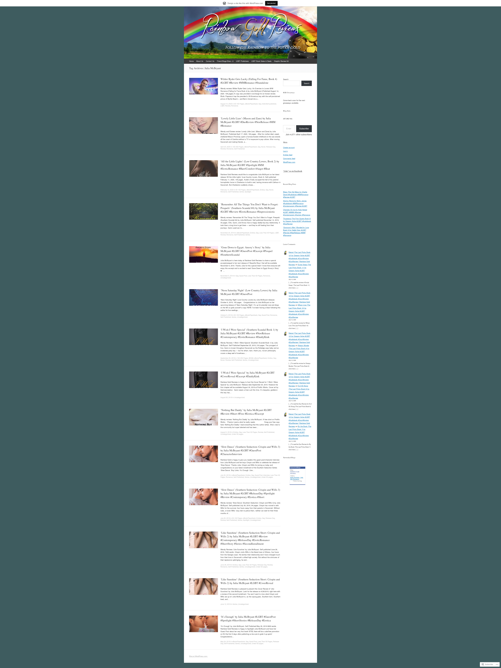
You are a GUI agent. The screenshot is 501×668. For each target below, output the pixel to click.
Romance (234, 106)
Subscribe (304, 128)
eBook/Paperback (251, 104)
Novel (263, 147)
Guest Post (243, 276)
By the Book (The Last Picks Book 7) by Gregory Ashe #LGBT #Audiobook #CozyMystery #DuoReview (300, 432)
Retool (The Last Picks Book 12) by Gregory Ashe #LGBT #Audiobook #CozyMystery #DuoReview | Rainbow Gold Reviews (299, 258)
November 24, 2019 (227, 233)
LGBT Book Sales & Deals (261, 61)
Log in (285, 151)
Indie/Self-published (269, 104)
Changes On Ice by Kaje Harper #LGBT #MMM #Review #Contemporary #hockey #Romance (296, 212)
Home (191, 61)
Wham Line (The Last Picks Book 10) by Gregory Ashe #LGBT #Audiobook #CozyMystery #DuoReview (299, 311)
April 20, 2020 (225, 147)
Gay (259, 104)
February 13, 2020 (227, 190)
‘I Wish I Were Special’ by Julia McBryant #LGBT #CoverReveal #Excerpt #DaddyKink (247, 374)
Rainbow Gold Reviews (294, 472)
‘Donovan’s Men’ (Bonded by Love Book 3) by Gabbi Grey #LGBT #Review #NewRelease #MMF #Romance (296, 231)
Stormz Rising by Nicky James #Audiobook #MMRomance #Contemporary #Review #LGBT (295, 203)
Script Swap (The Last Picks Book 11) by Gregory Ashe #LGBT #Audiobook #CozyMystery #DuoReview (300, 270)
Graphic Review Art (281, 61)
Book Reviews (294, 477)
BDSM (251, 358)
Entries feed (287, 155)
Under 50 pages (237, 434)
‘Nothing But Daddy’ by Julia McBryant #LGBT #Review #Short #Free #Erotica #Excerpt (246, 411)
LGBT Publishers (242, 61)
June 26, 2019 (225, 565)
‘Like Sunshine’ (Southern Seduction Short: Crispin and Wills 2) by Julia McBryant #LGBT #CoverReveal (250, 581)
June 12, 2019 (225, 604)
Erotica (262, 190)
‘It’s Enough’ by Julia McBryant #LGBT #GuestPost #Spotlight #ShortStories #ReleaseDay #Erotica (248, 618)
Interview (266, 475)
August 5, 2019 (225, 432)
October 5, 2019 (226, 315)
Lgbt (301, 477)
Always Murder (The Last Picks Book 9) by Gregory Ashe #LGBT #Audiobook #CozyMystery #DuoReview (299, 351)
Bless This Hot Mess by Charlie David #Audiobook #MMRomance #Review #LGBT (295, 194)
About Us (199, 61)
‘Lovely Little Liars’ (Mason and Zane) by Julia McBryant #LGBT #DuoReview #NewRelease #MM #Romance (247, 122)
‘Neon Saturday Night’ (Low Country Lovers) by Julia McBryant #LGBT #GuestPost (248, 292)
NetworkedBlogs (295, 467)
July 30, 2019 (225, 475)
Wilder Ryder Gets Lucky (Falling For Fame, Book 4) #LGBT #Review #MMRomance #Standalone (248, 80)
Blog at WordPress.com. (198, 656)
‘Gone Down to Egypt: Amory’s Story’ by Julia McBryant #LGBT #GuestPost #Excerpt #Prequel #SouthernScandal (246, 251)
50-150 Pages (239, 104)
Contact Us (210, 61)
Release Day (270, 147)
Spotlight (248, 192)
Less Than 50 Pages (266, 233)
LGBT (222, 106)
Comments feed (289, 158)
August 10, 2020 (226, 104)
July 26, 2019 (225, 518)
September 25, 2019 (227, 358)
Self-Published (239, 149)
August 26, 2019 (226, 397)
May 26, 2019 (225, 641)
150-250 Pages (237, 147)
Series (241, 192)
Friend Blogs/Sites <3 (225, 61)
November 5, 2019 (227, 276)
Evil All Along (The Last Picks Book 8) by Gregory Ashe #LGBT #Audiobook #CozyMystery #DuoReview (299, 392)
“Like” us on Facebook (292, 171)
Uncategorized (225, 278)
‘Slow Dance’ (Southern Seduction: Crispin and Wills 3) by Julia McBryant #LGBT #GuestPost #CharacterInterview (250, 450)
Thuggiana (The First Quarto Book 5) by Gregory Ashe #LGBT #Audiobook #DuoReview (297, 221)
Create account (289, 147)
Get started (271, 3)
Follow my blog (297, 481)
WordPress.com (289, 162)
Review (227, 106)
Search (285, 79)
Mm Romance (294, 479)
